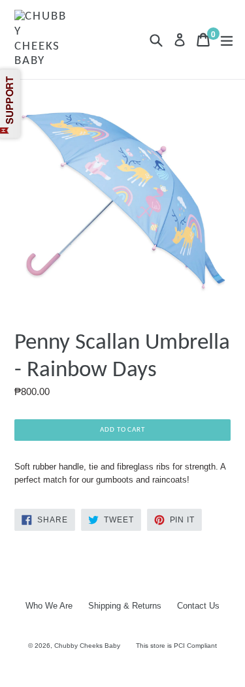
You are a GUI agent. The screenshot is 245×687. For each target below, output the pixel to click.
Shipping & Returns (124, 606)
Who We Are (49, 606)
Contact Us (198, 606)
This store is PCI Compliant (176, 645)
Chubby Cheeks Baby (87, 645)
